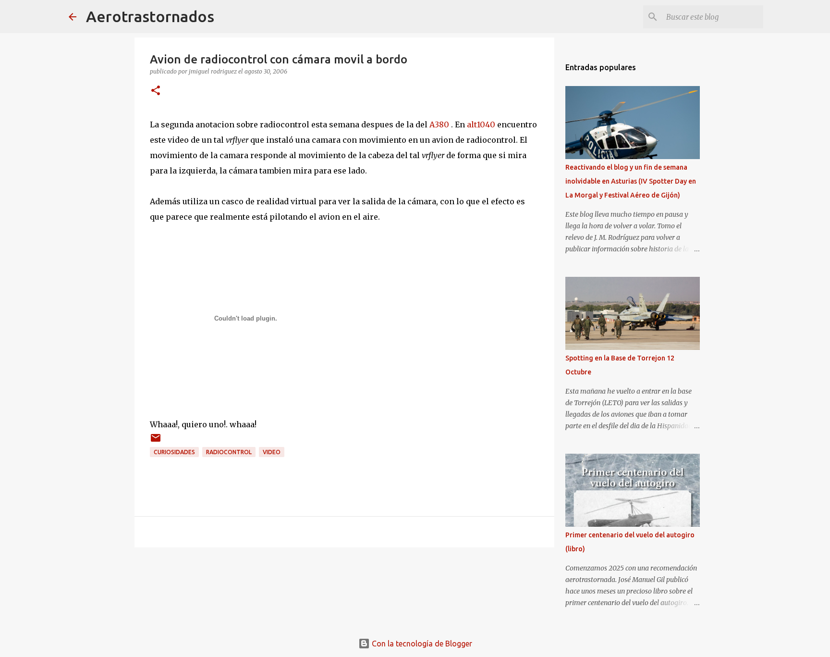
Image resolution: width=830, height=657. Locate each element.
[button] (155, 91)
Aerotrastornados (150, 16)
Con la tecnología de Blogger (421, 643)
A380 (439, 124)
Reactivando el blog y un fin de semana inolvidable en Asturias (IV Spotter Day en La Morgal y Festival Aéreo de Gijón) (630, 181)
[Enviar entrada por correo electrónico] (155, 441)
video (272, 452)
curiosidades (174, 452)
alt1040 (481, 124)
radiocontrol (229, 452)
